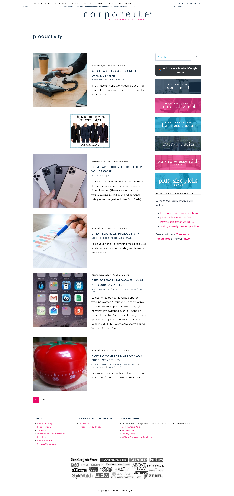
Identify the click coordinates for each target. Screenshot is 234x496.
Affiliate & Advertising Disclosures (138, 437)
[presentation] (60, 80)
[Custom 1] (179, 3)
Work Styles (126, 238)
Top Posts (41, 430)
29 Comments (122, 350)
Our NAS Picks (103, 3)
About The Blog (44, 423)
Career (95, 364)
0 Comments (121, 161)
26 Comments (123, 275)
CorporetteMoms (121, 3)
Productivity (117, 80)
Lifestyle (106, 364)
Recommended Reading (104, 238)
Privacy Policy (128, 433)
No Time (117, 364)
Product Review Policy (90, 427)
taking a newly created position (179, 226)
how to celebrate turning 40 (177, 221)
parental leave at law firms (176, 217)
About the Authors (46, 440)
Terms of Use (128, 430)
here (187, 238)
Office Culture (99, 80)
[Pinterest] (195, 3)
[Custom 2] (183, 3)
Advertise (84, 423)
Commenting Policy (131, 427)
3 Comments (121, 65)
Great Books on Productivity (115, 234)
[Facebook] (187, 3)
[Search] (196, 57)
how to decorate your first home (179, 213)
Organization (99, 289)
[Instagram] (191, 3)
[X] (199, 3)
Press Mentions (44, 427)
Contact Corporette (46, 444)
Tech (110, 176)
